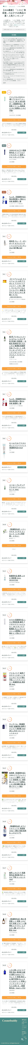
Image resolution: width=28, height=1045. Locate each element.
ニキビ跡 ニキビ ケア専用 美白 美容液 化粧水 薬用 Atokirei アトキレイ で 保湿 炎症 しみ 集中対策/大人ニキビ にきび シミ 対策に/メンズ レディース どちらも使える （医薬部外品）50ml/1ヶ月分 (17, 979)
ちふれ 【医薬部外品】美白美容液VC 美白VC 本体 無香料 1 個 (17, 199)
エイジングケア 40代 (12, 361)
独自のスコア (17, 25)
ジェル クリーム (12, 115)
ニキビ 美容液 (18, 115)
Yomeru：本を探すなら (24, 1033)
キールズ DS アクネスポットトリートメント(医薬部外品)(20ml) (17, 445)
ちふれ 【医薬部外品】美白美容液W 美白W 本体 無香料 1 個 (17, 401)
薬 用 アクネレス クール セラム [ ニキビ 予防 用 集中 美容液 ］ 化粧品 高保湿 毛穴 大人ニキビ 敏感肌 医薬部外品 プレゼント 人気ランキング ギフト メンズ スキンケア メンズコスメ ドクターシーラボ (13, 64)
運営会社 (24, 1019)
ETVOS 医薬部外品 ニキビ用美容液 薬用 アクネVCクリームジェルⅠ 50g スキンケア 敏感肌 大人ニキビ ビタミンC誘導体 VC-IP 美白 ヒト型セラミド (17, 626)
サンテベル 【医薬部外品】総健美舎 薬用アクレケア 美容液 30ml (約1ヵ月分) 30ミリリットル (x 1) (17, 728)
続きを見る (14, 129)
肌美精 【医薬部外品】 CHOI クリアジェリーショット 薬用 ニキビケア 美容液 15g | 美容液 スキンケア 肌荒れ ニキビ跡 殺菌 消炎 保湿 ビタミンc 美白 (17, 779)
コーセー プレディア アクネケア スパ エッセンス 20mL (17, 487)
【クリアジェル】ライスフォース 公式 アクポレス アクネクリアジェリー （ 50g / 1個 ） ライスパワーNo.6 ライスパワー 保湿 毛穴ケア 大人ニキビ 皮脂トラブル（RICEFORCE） (14, 57)
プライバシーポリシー (24, 1027)
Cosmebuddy (8, 2)
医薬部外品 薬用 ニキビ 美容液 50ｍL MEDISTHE (17, 578)
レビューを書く (21, 132)
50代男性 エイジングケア (19, 206)
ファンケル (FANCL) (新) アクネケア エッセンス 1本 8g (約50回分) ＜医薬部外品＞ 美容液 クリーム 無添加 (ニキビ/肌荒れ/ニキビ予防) (17, 103)
